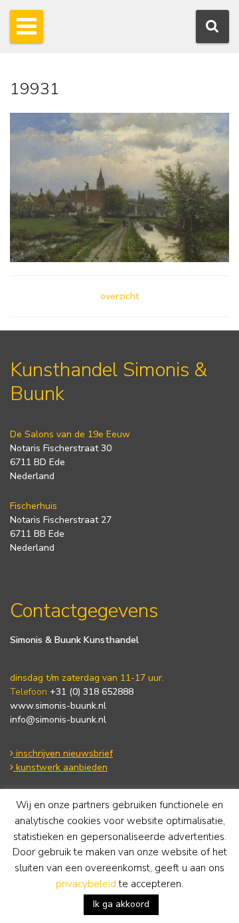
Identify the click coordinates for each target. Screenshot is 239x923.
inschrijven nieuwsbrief (63, 753)
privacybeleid (86, 883)
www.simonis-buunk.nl (58, 705)
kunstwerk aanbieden (60, 767)
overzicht (119, 296)
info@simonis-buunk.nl (58, 719)
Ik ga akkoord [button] (121, 904)
